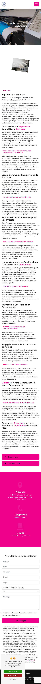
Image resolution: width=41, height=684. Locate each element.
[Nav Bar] (36, 4)
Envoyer (23, 621)
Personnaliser (12, 679)
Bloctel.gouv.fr (31, 660)
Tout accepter (13, 671)
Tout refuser (13, 675)
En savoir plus (13, 457)
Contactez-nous (14, 463)
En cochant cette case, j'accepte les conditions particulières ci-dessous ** (19, 614)
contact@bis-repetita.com (20, 536)
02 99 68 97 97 (20, 518)
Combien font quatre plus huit (13, 587)
